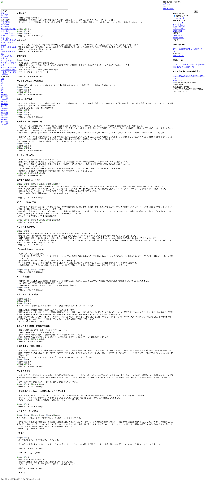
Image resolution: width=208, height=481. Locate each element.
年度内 (178, 16)
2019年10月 (180, 18)
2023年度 (4, 101)
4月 (2, 92)
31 (181, 31)
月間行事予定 (178, 35)
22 (177, 29)
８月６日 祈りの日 (8, 40)
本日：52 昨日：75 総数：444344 (168, 6)
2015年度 (4, 120)
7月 (2, 85)
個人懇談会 (5, 24)
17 (181, 27)
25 (183, 29)
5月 (2, 90)
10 (181, 25)
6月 (2, 88)
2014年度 (4, 122)
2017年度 (4, 115)
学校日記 (4, 15)
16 (179, 27)
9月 (2, 81)
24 (181, 29)
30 (179, 31)
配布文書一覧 (178, 56)
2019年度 (4, 110)
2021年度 (4, 106)
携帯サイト (177, 80)
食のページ (5, 17)
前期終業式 (5, 26)
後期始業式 (5, 22)
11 (183, 25)
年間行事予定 (178, 38)
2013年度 (4, 124)
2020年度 (4, 108)
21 (176, 29)
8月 (2, 83)
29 (177, 31)
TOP (2, 13)
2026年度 (4, 95)
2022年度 (4, 104)
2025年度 (4, 97)
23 (179, 29)
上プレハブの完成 (8, 33)
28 (176, 31)
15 (177, 27)
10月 (2, 79)
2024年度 (4, 99)
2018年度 (4, 113)
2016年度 (4, 117)
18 (183, 27)
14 (176, 27)
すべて (186, 16)
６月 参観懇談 (7, 61)
